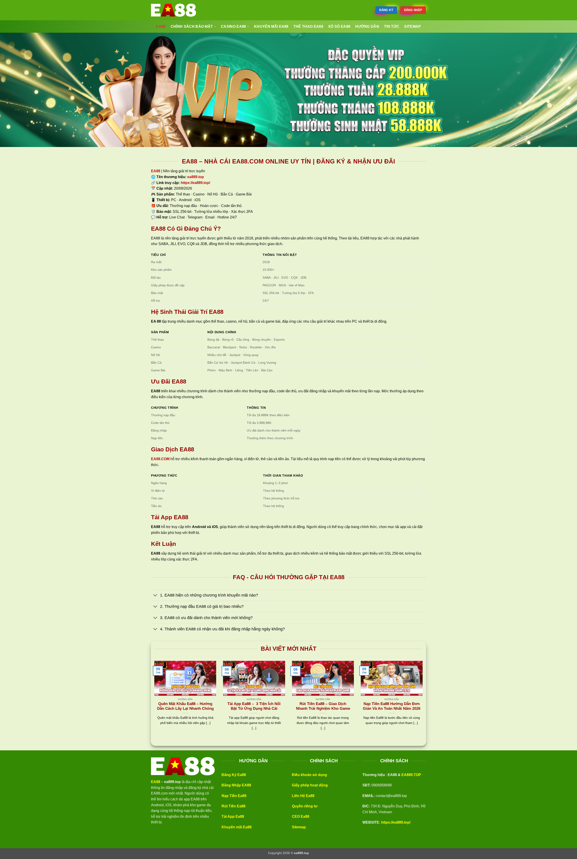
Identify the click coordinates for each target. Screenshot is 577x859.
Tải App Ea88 (233, 816)
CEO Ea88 (300, 816)
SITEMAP (412, 26)
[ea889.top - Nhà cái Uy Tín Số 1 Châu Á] (173, 10)
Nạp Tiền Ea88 (234, 796)
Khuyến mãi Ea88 (237, 827)
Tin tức (391, 26)
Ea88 (160, 26)
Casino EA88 (233, 26)
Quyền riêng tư (305, 806)
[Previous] (153, 701)
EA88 (155, 171)
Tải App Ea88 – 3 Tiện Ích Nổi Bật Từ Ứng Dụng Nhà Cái (254, 706)
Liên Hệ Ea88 (303, 796)
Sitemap (299, 827)
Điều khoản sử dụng (309, 775)
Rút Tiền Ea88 (233, 806)
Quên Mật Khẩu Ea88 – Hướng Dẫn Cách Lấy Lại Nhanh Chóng (185, 706)
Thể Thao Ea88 (308, 26)
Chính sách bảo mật (192, 26)
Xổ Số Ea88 (339, 26)
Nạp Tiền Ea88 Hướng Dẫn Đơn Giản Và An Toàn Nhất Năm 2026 (391, 706)
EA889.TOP (411, 775)
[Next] (423, 701)
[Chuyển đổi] (155, 595)
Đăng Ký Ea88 (234, 775)
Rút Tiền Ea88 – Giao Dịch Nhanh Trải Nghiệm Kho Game (323, 706)
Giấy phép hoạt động (310, 785)
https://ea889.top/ (395, 822)
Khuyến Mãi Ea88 (271, 26)
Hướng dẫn (367, 26)
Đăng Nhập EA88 (236, 785)
